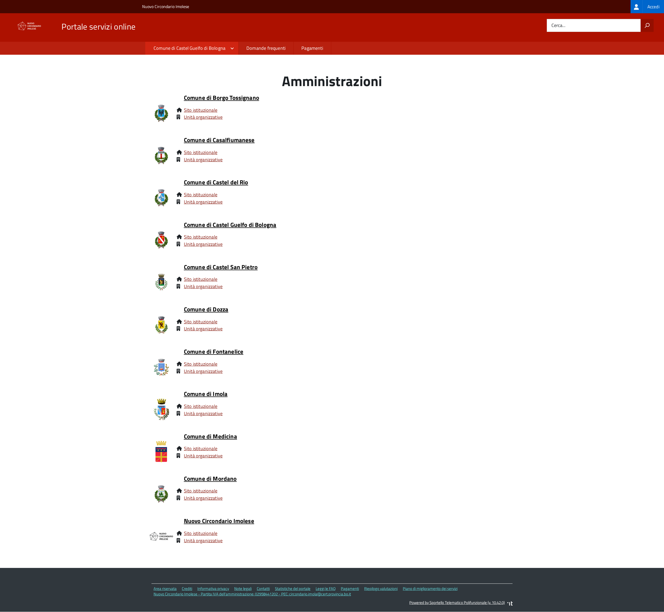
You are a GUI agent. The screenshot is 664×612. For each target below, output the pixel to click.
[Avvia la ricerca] (647, 25)
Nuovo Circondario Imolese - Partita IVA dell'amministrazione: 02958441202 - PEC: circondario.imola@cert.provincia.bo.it (252, 594)
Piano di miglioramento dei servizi (430, 589)
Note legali (243, 589)
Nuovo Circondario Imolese (165, 6)
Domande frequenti (266, 48)
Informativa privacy (213, 589)
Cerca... (558, 25)
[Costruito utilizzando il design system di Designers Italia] (510, 604)
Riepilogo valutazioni (381, 589)
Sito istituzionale (200, 110)
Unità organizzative (203, 117)
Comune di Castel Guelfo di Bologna (189, 48)
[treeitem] (647, 6)
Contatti (263, 589)
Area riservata (165, 589)
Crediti (187, 589)
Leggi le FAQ (326, 589)
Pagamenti (312, 48)
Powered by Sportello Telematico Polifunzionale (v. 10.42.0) (457, 603)
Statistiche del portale (292, 589)
